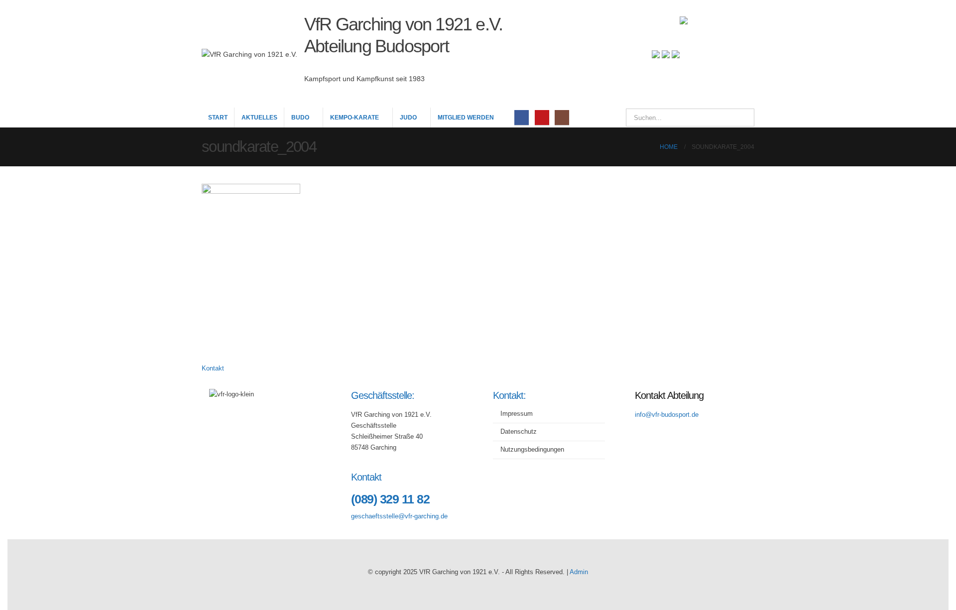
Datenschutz (518, 431)
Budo (300, 117)
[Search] (740, 117)
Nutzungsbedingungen (532, 449)
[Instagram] (562, 117)
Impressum (516, 413)
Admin (579, 572)
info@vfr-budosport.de (667, 414)
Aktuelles (259, 117)
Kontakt (213, 368)
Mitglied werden (466, 117)
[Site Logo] (717, 53)
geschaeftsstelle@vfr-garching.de (399, 516)
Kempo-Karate (354, 117)
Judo (408, 117)
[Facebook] (521, 117)
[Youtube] (542, 117)
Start (218, 117)
